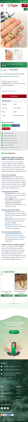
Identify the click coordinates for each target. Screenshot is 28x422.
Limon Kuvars (17, 108)
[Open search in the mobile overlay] (14, 9)
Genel (14, 83)
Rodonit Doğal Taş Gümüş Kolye (9, 291)
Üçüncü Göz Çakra (19, 115)
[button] (2, 29)
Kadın (12, 85)
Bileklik (10, 83)
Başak (15, 111)
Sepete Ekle (14, 96)
